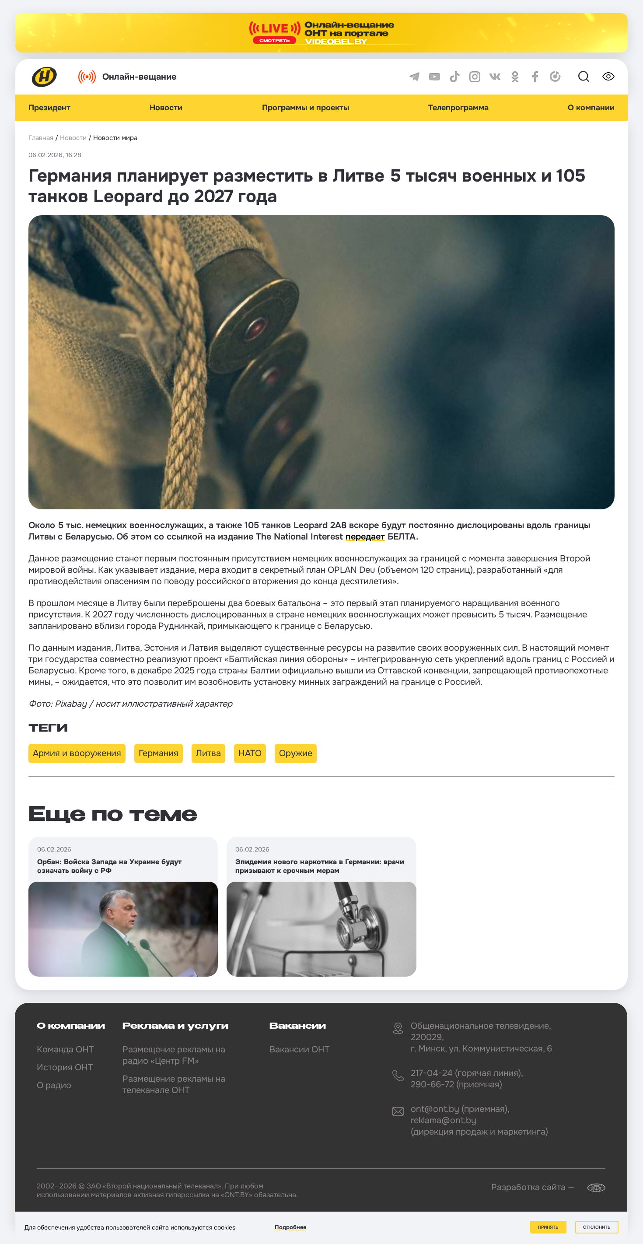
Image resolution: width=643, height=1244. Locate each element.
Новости (166, 107)
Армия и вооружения (77, 753)
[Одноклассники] (515, 76)
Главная (40, 137)
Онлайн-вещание (139, 76)
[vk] (494, 76)
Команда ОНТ (65, 1049)
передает (365, 536)
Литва (208, 753)
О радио (54, 1085)
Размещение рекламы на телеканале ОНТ (173, 1084)
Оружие (295, 753)
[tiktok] (454, 76)
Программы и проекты (305, 107)
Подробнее (290, 1227)
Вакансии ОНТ (299, 1049)
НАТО (250, 753)
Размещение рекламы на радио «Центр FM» (173, 1055)
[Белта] (591, 1188)
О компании (591, 107)
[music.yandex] (555, 76)
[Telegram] (414, 76)
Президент (49, 107)
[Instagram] (474, 76)
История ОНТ (65, 1067)
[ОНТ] (44, 77)
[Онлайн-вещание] (321, 33)
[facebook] (535, 76)
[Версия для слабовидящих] (608, 76)
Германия (158, 753)
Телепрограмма (458, 107)
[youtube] (434, 76)
